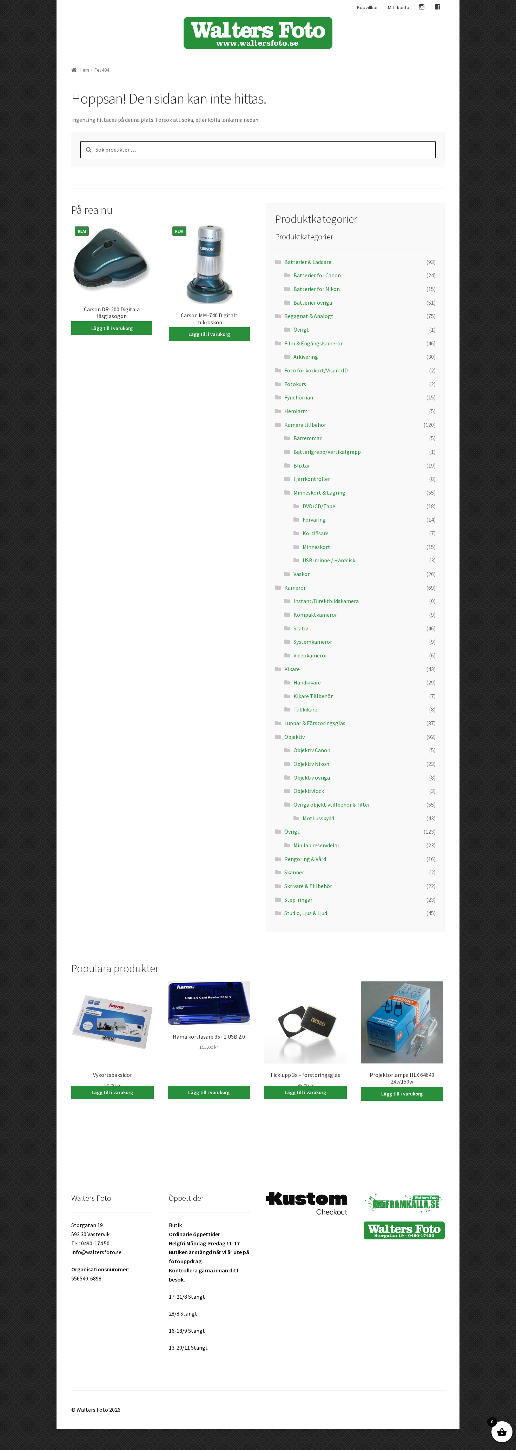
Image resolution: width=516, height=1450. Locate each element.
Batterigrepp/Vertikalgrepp (327, 451)
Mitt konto (398, 7)
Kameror (295, 587)
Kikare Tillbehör (313, 696)
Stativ (300, 628)
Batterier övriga (312, 302)
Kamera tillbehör (305, 424)
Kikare (292, 669)
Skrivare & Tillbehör (308, 885)
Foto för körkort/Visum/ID (316, 370)
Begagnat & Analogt (308, 315)
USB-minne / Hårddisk (329, 560)
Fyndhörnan (298, 397)
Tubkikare (305, 709)
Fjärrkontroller (311, 478)
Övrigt (301, 329)
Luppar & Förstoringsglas (314, 723)
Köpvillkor (367, 7)
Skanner (294, 872)
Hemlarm (295, 411)
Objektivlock (308, 790)
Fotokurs (295, 384)
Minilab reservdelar (316, 845)
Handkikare (307, 682)
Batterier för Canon (317, 275)
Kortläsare (316, 533)
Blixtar (301, 465)
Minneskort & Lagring (319, 492)
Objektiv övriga (311, 777)
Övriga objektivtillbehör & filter (331, 804)
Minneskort (316, 546)
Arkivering (305, 356)
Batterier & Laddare (307, 261)
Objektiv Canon (311, 750)
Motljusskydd (318, 818)
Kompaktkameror (315, 614)
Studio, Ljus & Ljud (305, 912)
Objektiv (294, 736)
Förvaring (314, 519)
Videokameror (310, 655)
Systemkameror (312, 641)
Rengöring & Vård (305, 858)
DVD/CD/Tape (319, 506)
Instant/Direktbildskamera (326, 600)
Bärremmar (307, 438)
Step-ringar (298, 899)
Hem (84, 70)
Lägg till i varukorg (112, 328)
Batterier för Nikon (316, 288)
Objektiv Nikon (311, 763)
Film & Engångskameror (313, 343)
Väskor (301, 573)
